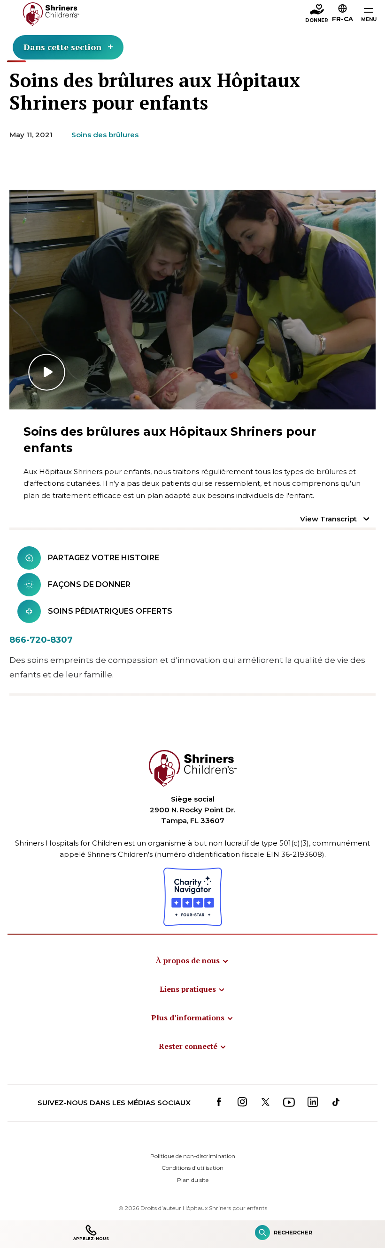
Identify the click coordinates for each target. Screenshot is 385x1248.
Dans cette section (62, 46)
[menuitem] (192, 960)
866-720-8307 (41, 640)
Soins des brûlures (105, 134)
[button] (342, 14)
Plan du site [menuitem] (192, 1179)
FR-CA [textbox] (342, 18)
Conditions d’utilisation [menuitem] (192, 1167)
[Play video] (192, 299)
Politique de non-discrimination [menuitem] (192, 1155)
